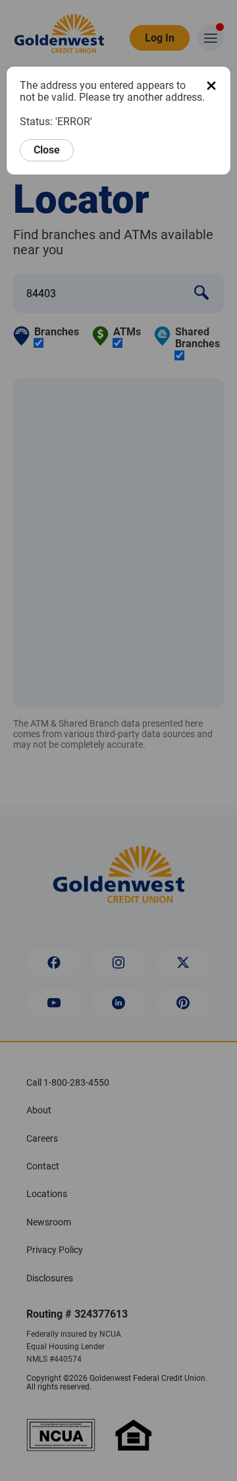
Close (47, 150)
